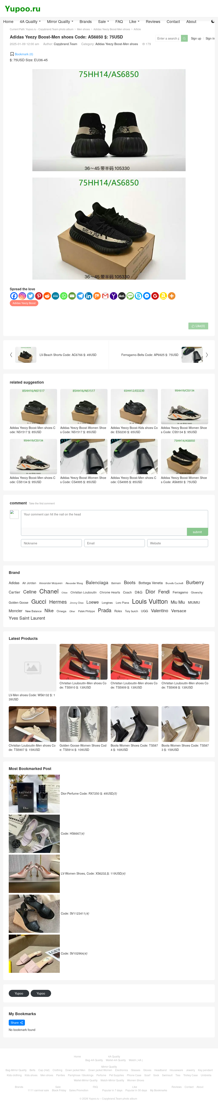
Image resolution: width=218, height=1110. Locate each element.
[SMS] (130, 296)
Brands (86, 21)
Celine (29, 591)
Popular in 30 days (136, 1090)
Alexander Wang (74, 583)
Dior (150, 591)
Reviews (153, 21)
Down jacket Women (100, 1070)
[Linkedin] (88, 296)
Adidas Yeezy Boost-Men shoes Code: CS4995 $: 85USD (133, 479)
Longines (107, 603)
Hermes (58, 601)
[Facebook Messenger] (147, 296)
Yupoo (19, 993)
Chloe (64, 592)
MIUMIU (194, 602)
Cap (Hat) (44, 1070)
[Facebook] (14, 296)
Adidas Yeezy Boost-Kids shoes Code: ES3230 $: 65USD (134, 430)
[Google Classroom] (155, 296)
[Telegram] (80, 296)
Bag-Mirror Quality (16, 1070)
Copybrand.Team (65, 44)
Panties (60, 1075)
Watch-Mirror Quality (112, 1080)
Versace (178, 610)
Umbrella (206, 1075)
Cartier (14, 592)
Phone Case (134, 1075)
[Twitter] (30, 296)
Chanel (49, 591)
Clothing (57, 1070)
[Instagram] (22, 296)
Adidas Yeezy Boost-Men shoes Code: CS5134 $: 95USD (32, 479)
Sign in (210, 38)
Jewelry (190, 1070)
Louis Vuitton (150, 601)
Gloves (147, 1070)
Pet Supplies (116, 1075)
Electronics (121, 1070)
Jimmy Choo (76, 602)
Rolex (118, 611)
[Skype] (138, 296)
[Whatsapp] (63, 296)
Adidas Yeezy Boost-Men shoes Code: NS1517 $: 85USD (32, 430)
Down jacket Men (75, 1070)
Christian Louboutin (83, 592)
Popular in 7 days (112, 1090)
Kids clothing (14, 1075)
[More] (171, 296)
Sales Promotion (78, 1090)
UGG (144, 611)
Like (132, 21)
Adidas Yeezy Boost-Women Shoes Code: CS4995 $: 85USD (83, 479)
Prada (104, 610)
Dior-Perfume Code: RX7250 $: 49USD (89, 793)
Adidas (14, 582)
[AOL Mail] (122, 296)
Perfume (101, 1075)
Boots (130, 582)
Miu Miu (178, 602)
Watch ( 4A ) (136, 1060)
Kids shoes (31, 1075)
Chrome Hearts (110, 592)
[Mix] (97, 296)
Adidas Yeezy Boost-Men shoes (116, 44)
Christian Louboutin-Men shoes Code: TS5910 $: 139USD (83, 685)
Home (8, 21)
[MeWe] (55, 296)
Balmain (116, 583)
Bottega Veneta (151, 582)
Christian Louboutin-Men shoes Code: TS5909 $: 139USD (134, 685)
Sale (102, 21)
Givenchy (197, 592)
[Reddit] (47, 296)
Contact (173, 21)
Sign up (196, 38)
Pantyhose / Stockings (80, 1075)
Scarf (147, 1075)
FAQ (119, 21)
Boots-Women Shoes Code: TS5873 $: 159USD (185, 747)
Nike (49, 610)
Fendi (164, 591)
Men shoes (46, 1075)
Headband (160, 1070)
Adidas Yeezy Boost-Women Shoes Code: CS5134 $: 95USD (184, 430)
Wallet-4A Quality (116, 1060)
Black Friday (59, 1090)
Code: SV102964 (74, 953)
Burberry (195, 582)
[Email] (72, 296)
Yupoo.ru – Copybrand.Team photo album (113, 1098)
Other (72, 611)
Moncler (15, 610)
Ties (177, 1075)
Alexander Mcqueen (51, 583)
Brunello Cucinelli (174, 583)
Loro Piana (122, 603)
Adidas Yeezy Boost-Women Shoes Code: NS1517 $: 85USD (83, 430)
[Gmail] (105, 296)
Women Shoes (135, 1080)
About (191, 21)
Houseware (176, 1070)
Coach (127, 592)
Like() (198, 326)
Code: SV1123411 (75, 913)
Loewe (92, 602)
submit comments (197, 533)
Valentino (159, 610)
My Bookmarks (158, 1090)
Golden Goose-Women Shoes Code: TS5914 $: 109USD (83, 747)
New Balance (33, 611)
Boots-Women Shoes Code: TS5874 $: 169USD (134, 747)
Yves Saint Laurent (27, 618)
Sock (156, 1075)
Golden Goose (18, 602)
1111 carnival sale (38, 1090)
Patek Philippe (86, 611)
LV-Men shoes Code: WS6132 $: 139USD (32, 697)
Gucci (38, 601)
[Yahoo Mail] (113, 296)
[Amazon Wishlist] (163, 296)
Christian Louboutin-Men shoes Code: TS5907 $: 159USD (32, 747)
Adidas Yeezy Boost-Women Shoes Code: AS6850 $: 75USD (184, 479)
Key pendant (205, 1070)
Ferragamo (180, 592)
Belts (32, 1070)
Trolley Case (190, 1075)
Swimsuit (167, 1075)
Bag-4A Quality (94, 1060)
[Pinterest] (39, 296)
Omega (61, 611)
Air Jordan (29, 583)
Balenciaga (97, 582)
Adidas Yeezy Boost (24, 303)
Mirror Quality (58, 21)
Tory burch (131, 611)
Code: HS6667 (73, 833)
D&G (138, 592)
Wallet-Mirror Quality (86, 1080)
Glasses (135, 1070)
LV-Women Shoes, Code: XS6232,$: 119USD (93, 873)
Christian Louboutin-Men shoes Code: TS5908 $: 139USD (185, 685)
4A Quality (28, 21)
